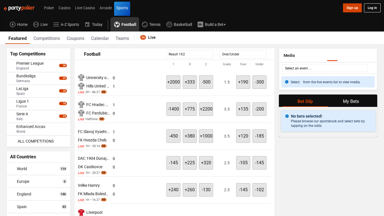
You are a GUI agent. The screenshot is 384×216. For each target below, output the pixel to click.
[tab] (17, 38)
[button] (174, 64)
